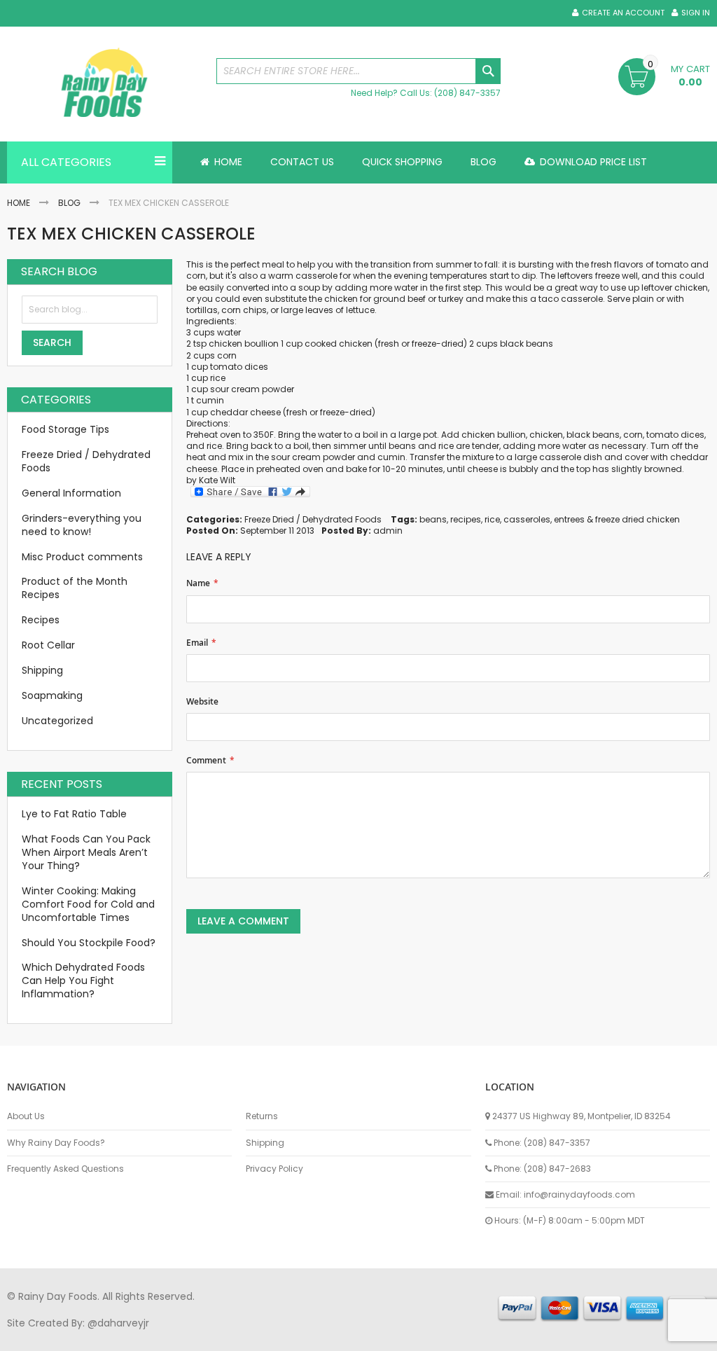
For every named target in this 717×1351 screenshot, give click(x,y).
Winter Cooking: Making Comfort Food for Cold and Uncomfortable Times (88, 904)
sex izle (277, 1336)
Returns (262, 1116)
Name (198, 583)
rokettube (520, 1336)
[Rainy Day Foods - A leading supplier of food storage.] (104, 84)
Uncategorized (57, 721)
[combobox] (359, 71)
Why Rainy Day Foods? (56, 1143)
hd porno (236, 1336)
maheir (127, 1336)
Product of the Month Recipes (74, 588)
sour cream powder (252, 389)
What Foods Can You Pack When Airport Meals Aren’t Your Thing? (86, 852)
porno (21, 1336)
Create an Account (623, 13)
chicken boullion (244, 343)
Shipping (42, 670)
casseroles (526, 519)
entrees (569, 519)
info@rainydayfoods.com (579, 1194)
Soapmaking (52, 695)
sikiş (48, 1336)
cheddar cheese (245, 412)
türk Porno (322, 1336)
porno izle (83, 1336)
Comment (206, 760)
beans (433, 519)
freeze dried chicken (637, 519)
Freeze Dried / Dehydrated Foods (313, 519)
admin (388, 530)
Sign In (695, 13)
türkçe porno (179, 1336)
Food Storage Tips (65, 429)
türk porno (468, 1336)
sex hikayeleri (580, 1336)
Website (202, 701)
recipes (465, 519)
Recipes (41, 620)
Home (18, 203)
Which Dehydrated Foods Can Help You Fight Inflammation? (83, 980)
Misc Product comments (82, 557)
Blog (69, 203)
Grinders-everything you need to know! (81, 525)
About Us (26, 1116)
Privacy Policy (274, 1169)
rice (217, 378)
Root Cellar (48, 645)
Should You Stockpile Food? (88, 943)
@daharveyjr (118, 1323)
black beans (526, 343)
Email (197, 643)
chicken (357, 343)
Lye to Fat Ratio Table (74, 814)
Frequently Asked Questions (65, 1169)
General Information (71, 493)
